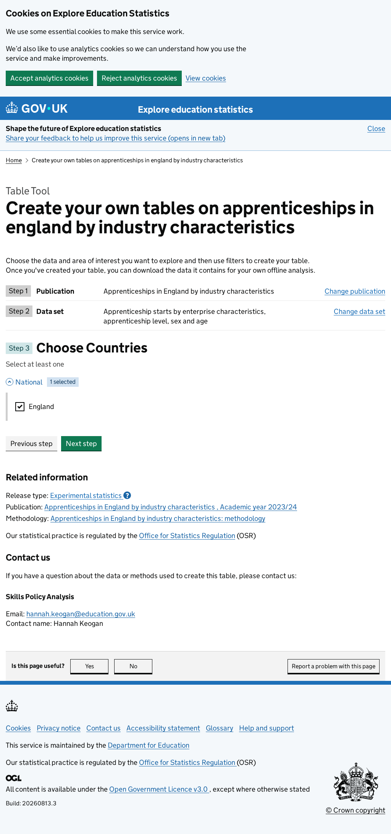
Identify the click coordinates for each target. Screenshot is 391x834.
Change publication (355, 291)
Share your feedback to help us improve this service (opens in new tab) (115, 138)
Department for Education (148, 745)
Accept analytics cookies (49, 78)
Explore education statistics (195, 109)
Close (376, 128)
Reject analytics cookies (139, 78)
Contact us (103, 728)
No (140, 666)
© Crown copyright (355, 810)
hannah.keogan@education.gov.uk (80, 613)
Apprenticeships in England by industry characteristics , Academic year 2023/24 (170, 507)
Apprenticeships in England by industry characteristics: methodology (157, 518)
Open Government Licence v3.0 (159, 789)
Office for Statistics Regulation (187, 535)
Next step (81, 443)
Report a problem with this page (333, 666)
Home (14, 160)
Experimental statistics (89, 495)
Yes (96, 666)
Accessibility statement (163, 728)
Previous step (31, 443)
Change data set (359, 311)
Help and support (266, 728)
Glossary (219, 728)
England (41, 406)
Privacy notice (59, 728)
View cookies (206, 78)
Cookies (18, 728)
